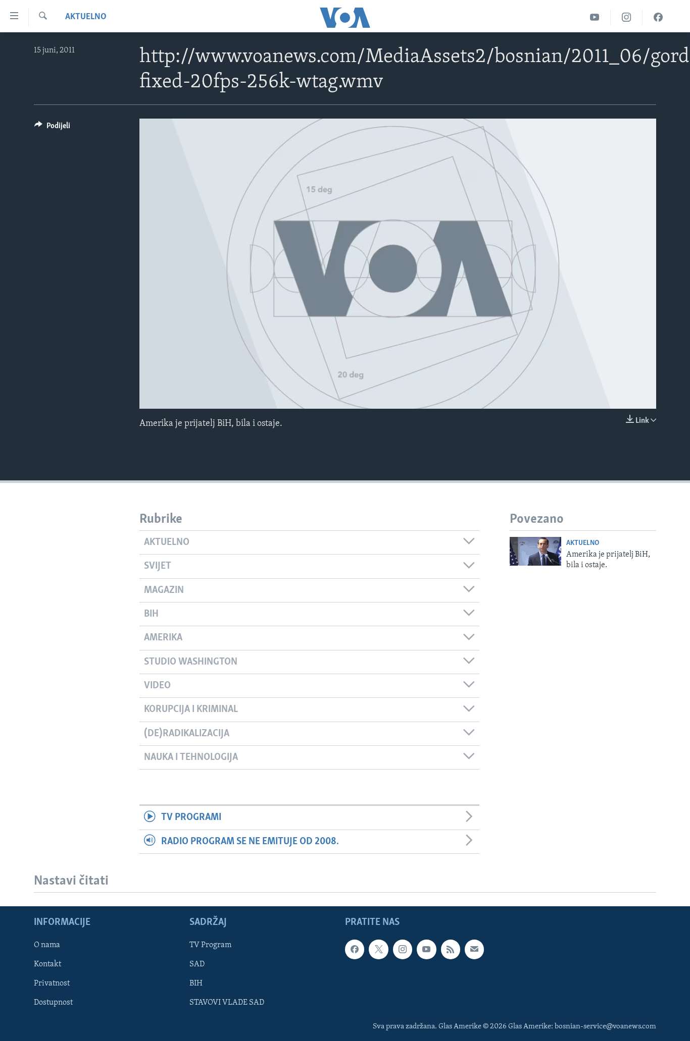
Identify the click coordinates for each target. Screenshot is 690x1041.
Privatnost (52, 983)
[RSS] (450, 949)
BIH (196, 983)
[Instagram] (627, 17)
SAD (197, 964)
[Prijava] (474, 949)
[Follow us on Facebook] (354, 949)
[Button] (52, 128)
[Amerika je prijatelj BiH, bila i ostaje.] (535, 551)
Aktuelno (86, 17)
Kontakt (47, 964)
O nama (47, 945)
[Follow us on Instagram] (402, 949)
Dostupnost (53, 1003)
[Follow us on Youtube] (426, 949)
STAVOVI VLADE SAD (226, 1003)
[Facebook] (658, 17)
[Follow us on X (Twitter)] (378, 949)
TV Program (210, 945)
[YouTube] (595, 17)
